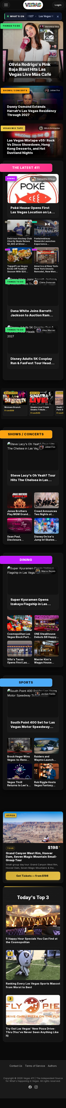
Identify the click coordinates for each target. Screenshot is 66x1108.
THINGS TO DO (11, 26)
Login (58, 4)
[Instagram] (36, 1087)
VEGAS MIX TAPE (13, 128)
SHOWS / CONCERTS (15, 90)
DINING (11, 178)
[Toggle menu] (6, 5)
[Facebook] (30, 1087)
